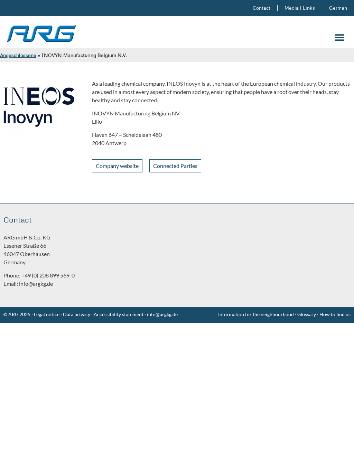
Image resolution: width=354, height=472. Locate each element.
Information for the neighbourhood (256, 314)
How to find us (335, 314)
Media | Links (300, 8)
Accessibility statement (118, 314)
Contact (261, 8)
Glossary (307, 314)
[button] (339, 37)
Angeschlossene (18, 55)
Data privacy (76, 314)
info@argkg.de (36, 283)
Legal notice (46, 314)
